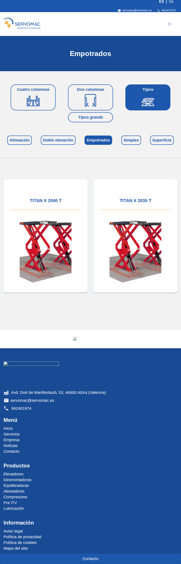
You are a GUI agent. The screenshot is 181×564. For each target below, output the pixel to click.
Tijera (148, 89)
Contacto (90, 559)
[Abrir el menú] (169, 24)
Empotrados (98, 140)
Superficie (162, 140)
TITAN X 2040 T (46, 200)
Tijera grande (90, 117)
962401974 (169, 10)
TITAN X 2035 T (135, 200)
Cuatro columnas (33, 89)
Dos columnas (90, 89)
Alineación (19, 140)
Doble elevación (58, 140)
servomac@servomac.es (137, 10)
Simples (131, 140)
